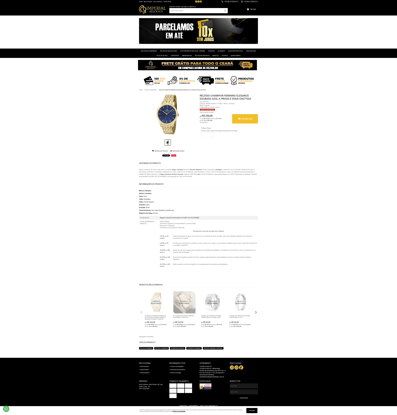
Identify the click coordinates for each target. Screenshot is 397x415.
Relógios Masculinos (168, 51)
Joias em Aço (251, 51)
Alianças (221, 51)
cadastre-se (192, 6)
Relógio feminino (146, 348)
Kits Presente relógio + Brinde (192, 51)
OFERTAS (211, 51)
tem (199, 174)
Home (141, 1)
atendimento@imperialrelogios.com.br (212, 377)
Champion (147, 191)
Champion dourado (177, 348)
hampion (180, 169)
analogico (219, 169)
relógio (174, 169)
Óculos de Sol (162, 56)
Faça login (184, 6)
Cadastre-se (167, 1)
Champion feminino (194, 348)
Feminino (148, 193)
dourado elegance (195, 169)
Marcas (215, 56)
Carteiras (175, 56)
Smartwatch (187, 56)
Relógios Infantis (202, 56)
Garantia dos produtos (177, 369)
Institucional (145, 363)
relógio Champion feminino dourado (172, 174)
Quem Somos (235, 56)
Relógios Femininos (149, 51)
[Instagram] (198, 2)
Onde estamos (144, 373)
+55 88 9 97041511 (231, 1)
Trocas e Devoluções (177, 366)
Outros (225, 56)
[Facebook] (201, 2)
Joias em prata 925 (235, 51)
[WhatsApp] (196, 2)
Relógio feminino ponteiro (213, 348)
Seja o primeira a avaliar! (207, 112)
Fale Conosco (157, 1)
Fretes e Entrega (175, 373)
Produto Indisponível (156, 302)
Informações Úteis (177, 363)
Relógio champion (161, 348)
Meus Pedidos (148, 1)
